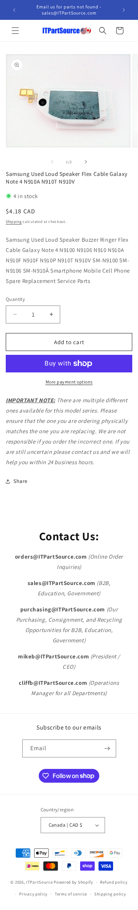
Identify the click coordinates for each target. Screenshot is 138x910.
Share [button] (20, 481)
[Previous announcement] (14, 10)
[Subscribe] (107, 748)
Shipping (14, 221)
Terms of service (71, 894)
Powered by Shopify (73, 882)
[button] (15, 30)
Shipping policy (110, 894)
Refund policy (113, 882)
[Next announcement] (123, 10)
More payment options (69, 382)
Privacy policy (33, 894)
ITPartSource (39, 882)
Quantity (15, 299)
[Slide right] (85, 161)
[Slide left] (52, 161)
